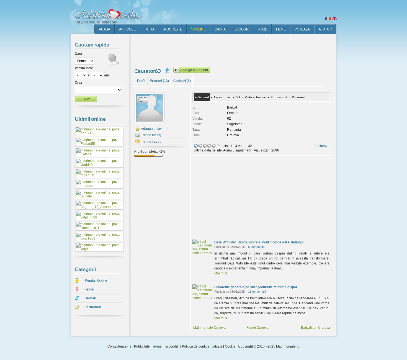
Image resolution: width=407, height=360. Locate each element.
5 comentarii (256, 246)
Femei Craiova (257, 328)
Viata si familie (255, 97)
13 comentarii (257, 291)
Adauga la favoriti (154, 129)
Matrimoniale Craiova (209, 328)
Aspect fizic (222, 97)
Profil (141, 81)
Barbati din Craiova (315, 328)
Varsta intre (84, 68)
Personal (298, 97)
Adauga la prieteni (194, 70)
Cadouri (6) (182, 81)
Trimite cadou (151, 141)
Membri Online (95, 280)
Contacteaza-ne (119, 346)
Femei (89, 289)
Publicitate (142, 346)
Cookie (230, 346)
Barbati (90, 298)
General (203, 97)
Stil (237, 97)
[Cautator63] (148, 70)
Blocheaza (321, 146)
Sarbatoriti (92, 307)
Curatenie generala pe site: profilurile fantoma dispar (255, 287)
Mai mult (220, 273)
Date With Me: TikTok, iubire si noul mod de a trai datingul (258, 242)
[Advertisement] (235, 49)
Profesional (279, 97)
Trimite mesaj (151, 135)
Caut (78, 54)
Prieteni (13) (159, 81)
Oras (79, 82)
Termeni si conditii (165, 346)
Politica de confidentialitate (202, 346)
